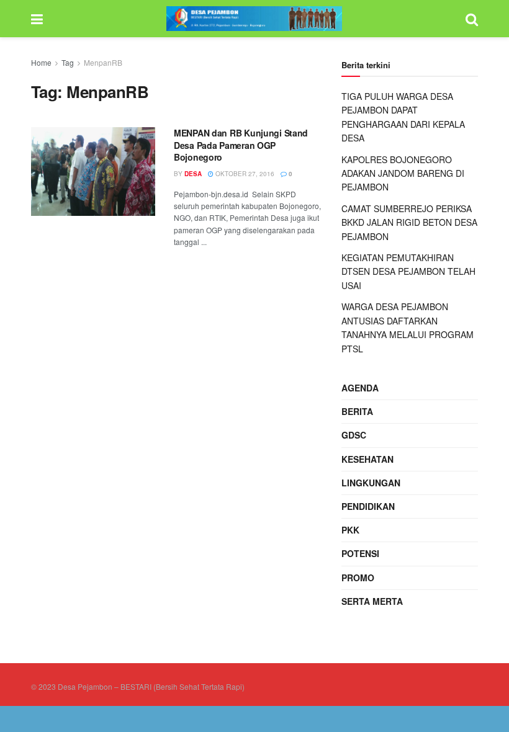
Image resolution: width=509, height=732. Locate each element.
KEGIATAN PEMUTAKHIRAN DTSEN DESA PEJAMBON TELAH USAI (408, 271)
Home (41, 62)
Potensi (360, 553)
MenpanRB (103, 62)
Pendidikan (368, 506)
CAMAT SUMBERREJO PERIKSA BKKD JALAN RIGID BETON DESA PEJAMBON (409, 222)
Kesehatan (367, 459)
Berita (357, 411)
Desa (193, 173)
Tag (67, 62)
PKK (350, 530)
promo (357, 577)
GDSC (353, 435)
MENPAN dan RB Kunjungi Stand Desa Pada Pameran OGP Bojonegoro (241, 145)
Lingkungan (370, 482)
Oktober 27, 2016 (244, 173)
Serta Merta (372, 601)
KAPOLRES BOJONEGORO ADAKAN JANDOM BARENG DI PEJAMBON (402, 173)
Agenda (360, 388)
